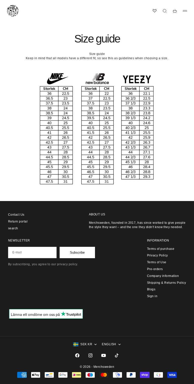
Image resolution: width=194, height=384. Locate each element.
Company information (163, 276)
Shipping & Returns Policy (166, 283)
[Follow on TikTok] (116, 355)
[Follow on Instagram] (90, 355)
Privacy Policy (157, 255)
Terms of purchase (160, 249)
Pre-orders (155, 269)
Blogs (151, 289)
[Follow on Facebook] (77, 355)
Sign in (152, 296)
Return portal (18, 221)
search (13, 228)
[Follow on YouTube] (103, 355)
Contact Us (16, 214)
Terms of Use (156, 262)
